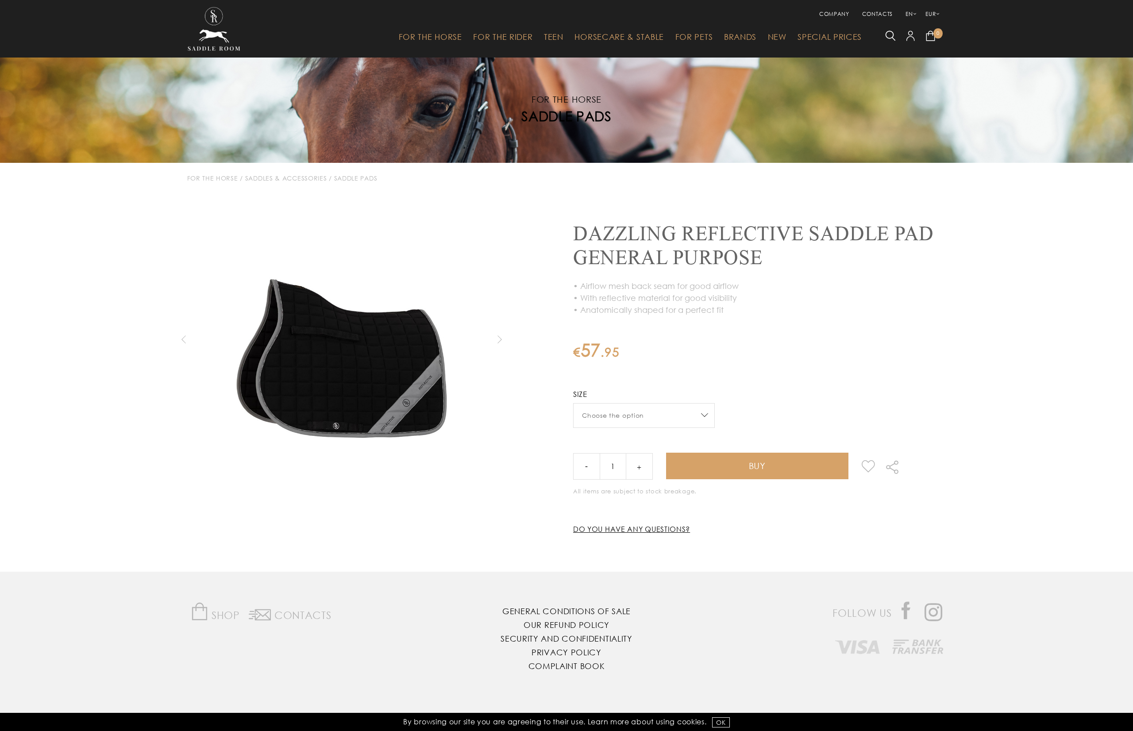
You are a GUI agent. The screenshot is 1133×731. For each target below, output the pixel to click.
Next (499, 339)
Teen (553, 37)
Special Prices (830, 37)
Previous (183, 339)
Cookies (691, 721)
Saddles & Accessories (286, 178)
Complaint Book (566, 666)
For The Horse (430, 37)
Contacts (877, 14)
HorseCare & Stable (619, 37)
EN (909, 14)
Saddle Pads (566, 116)
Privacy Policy (566, 652)
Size (580, 394)
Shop (224, 615)
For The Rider (502, 37)
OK (720, 722)
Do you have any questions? (631, 529)
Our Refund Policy (566, 625)
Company (834, 14)
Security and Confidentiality (566, 638)
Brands (740, 37)
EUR (930, 14)
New (777, 37)
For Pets (694, 37)
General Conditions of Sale (566, 611)
